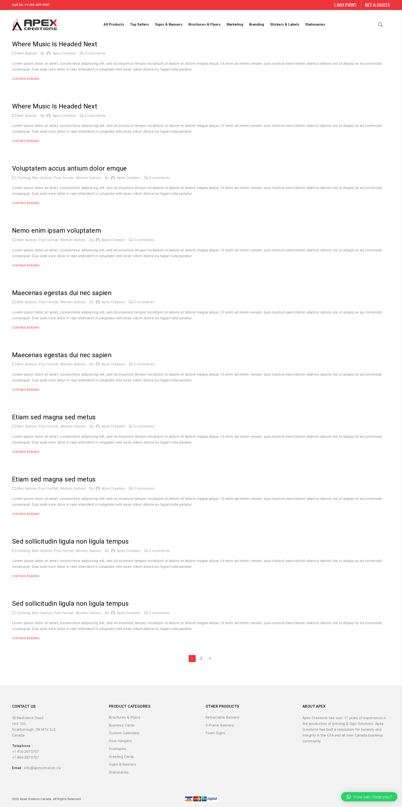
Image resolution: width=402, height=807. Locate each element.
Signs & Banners (122, 764)
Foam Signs (215, 733)
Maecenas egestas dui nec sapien (61, 293)
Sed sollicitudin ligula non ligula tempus (70, 541)
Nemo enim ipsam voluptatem (56, 230)
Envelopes (117, 749)
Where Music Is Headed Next (54, 44)
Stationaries (119, 772)
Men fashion (27, 53)
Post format (64, 178)
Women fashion (88, 178)
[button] (369, 796)
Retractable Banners (223, 717)
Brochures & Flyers (124, 717)
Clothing (23, 178)
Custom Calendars (124, 733)
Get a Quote (377, 5)
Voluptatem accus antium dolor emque (69, 168)
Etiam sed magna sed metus (54, 417)
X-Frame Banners (220, 725)
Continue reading (25, 78)
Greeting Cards (121, 757)
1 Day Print (345, 5)
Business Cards (122, 725)
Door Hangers (120, 741)
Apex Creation (64, 53)
